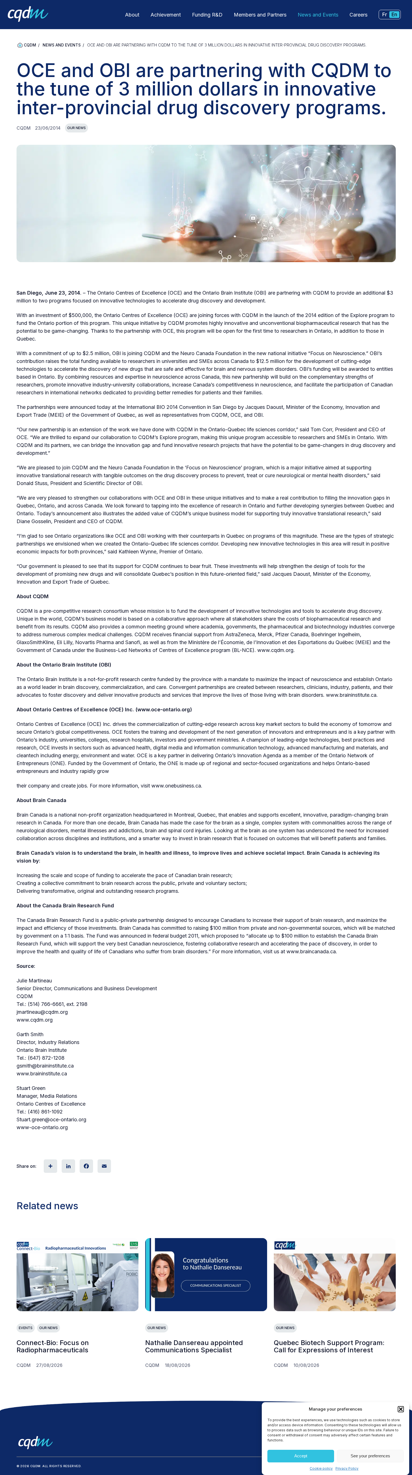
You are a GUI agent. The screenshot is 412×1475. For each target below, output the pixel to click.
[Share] (50, 1166)
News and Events (318, 15)
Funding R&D (207, 15)
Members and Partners (260, 15)
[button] (401, 1409)
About (132, 15)
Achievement (166, 15)
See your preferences (370, 1456)
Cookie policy (321, 1468)
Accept (300, 1456)
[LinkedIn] (68, 1166)
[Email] (103, 1166)
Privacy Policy (346, 1468)
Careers (358, 15)
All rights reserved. (62, 1466)
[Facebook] (85, 1166)
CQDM (30, 45)
